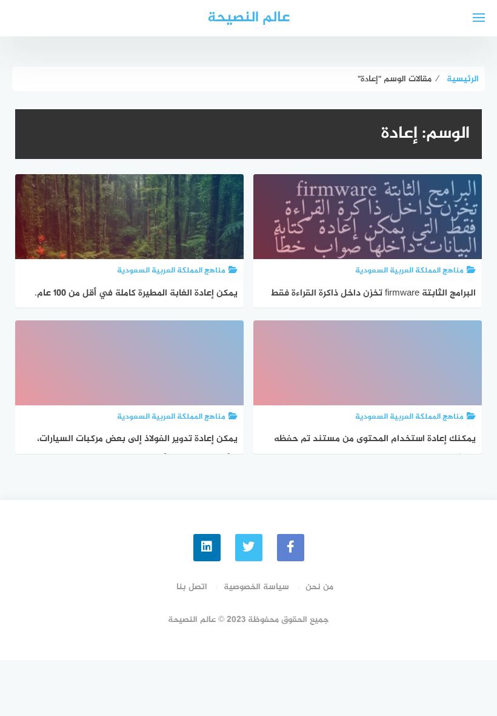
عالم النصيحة (248, 18)
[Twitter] (248, 547)
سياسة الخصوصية (256, 587)
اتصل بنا (191, 587)
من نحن (319, 587)
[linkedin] (207, 547)
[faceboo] (290, 547)
